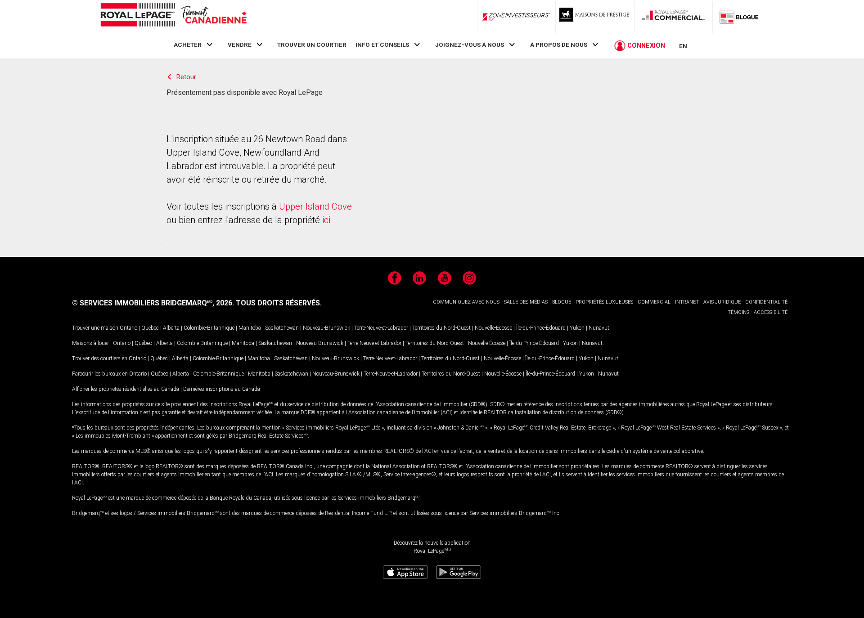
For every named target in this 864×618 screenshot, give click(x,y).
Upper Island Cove (315, 206)
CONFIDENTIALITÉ (766, 302)
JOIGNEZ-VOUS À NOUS (469, 44)
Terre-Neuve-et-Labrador (381, 328)
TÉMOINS (738, 312)
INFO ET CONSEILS (382, 44)
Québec (150, 328)
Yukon (577, 328)
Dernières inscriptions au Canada (221, 389)
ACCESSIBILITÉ (771, 312)
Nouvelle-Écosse (493, 328)
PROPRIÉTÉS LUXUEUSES (604, 302)
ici (326, 220)
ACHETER (188, 44)
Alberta (171, 328)
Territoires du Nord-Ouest (441, 328)
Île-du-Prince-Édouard (541, 328)
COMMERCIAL (654, 302)
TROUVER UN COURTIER (311, 44)
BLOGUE (561, 302)
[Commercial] (674, 16)
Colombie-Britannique (209, 328)
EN (683, 45)
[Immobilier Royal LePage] (173, 16)
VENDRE (240, 44)
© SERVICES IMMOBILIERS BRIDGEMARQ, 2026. (153, 303)
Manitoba (249, 328)
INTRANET (687, 302)
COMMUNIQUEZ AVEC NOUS (466, 302)
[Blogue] (739, 16)
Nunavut (599, 328)
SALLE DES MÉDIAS (526, 302)
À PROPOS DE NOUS (558, 44)
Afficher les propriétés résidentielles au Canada (125, 389)
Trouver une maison (95, 328)
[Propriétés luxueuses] (595, 17)
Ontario (128, 328)
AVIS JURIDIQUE (722, 302)
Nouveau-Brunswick (326, 328)
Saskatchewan (282, 328)
